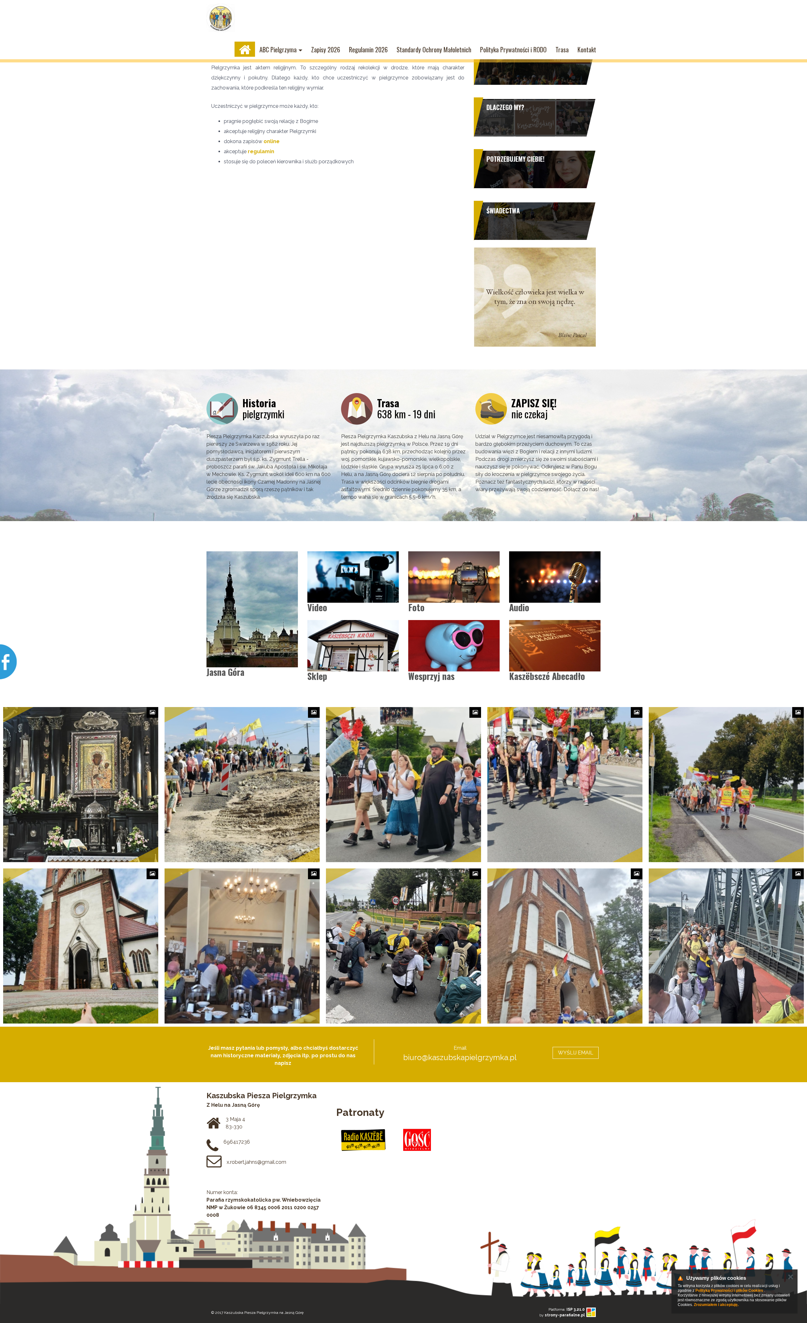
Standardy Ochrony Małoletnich (434, 49)
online (272, 141)
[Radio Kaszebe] (363, 1140)
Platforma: (567, 1309)
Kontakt (587, 49)
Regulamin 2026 (368, 49)
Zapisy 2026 (325, 49)
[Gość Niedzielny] (417, 1140)
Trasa (562, 49)
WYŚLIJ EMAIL (575, 1053)
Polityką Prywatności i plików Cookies (729, 1290)
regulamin (261, 151)
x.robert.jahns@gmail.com (256, 1162)
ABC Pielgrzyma (278, 49)
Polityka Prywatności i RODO (513, 49)
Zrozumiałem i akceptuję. (716, 1305)
